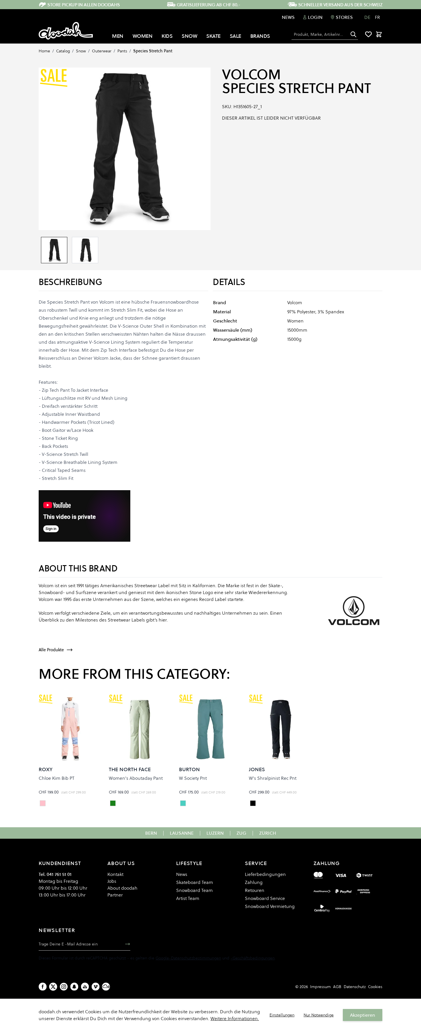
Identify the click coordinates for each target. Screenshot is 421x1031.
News (288, 17)
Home (44, 51)
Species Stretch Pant (152, 51)
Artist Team (187, 898)
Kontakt (115, 874)
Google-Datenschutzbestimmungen (188, 958)
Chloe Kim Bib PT (56, 778)
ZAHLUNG (327, 863)
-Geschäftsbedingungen (253, 958)
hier (163, 620)
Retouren (254, 890)
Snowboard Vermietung (270, 906)
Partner (115, 895)
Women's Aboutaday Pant (136, 778)
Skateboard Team (194, 882)
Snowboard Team (194, 890)
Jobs (111, 881)
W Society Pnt (193, 778)
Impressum (320, 987)
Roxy (45, 769)
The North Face (130, 769)
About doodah (122, 888)
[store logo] (66, 31)
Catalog (63, 51)
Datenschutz (355, 987)
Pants (122, 51)
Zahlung (254, 882)
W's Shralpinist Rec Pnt (272, 778)
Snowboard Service (265, 898)
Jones (257, 769)
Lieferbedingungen (265, 874)
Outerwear (101, 51)
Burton (189, 769)
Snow (81, 51)
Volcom (251, 74)
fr (377, 17)
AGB (337, 987)
